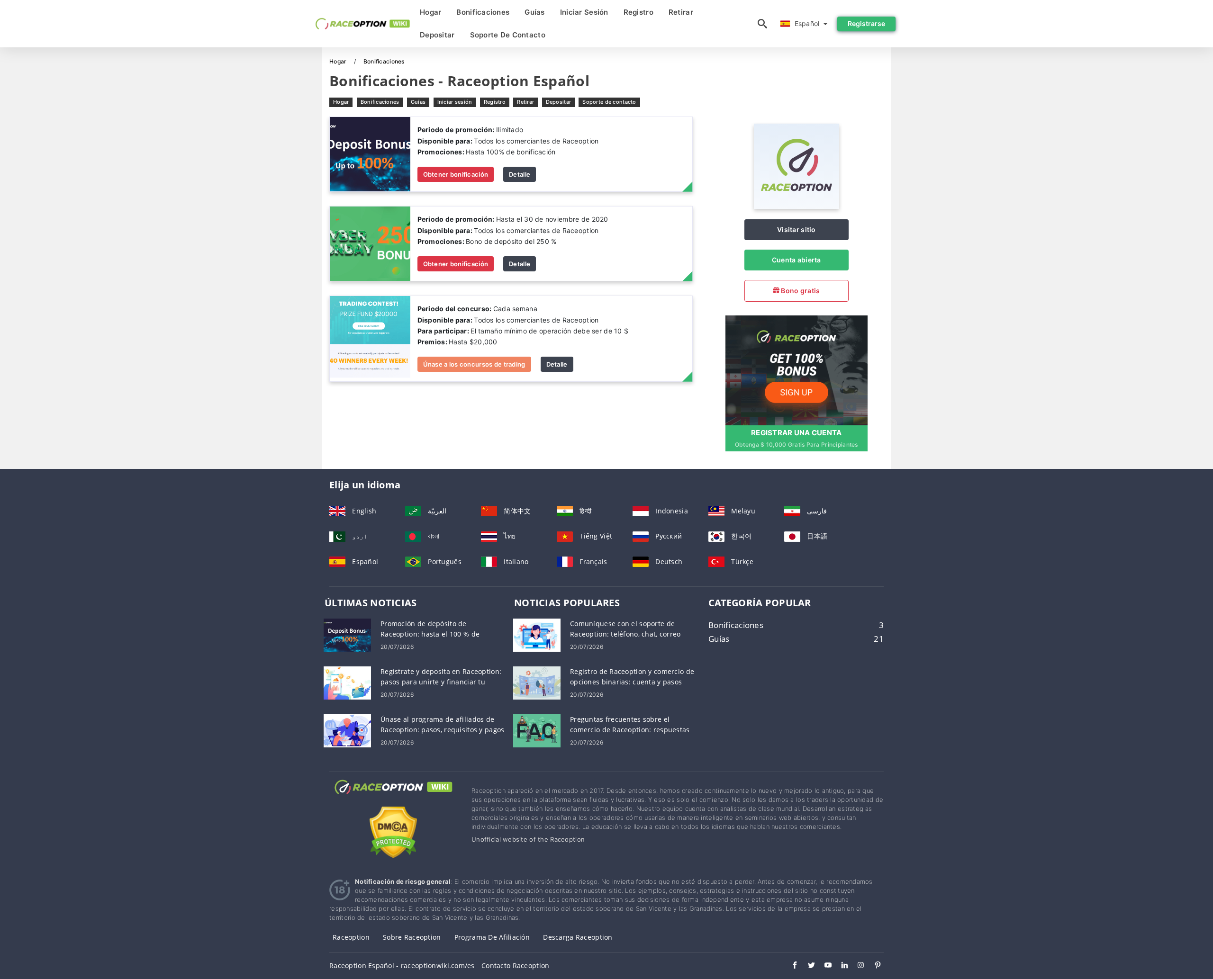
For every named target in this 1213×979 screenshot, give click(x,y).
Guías (534, 12)
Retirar (681, 12)
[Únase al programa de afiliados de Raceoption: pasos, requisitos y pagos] (347, 730)
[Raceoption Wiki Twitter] (806, 966)
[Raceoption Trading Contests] (370, 338)
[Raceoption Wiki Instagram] (856, 966)
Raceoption (351, 937)
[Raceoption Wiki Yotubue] (823, 966)
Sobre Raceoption (412, 937)
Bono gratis (799, 291)
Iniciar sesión (584, 12)
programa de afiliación (492, 937)
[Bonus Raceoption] (370, 154)
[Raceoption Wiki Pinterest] (873, 966)
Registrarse (866, 23)
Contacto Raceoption (515, 965)
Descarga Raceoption (577, 937)
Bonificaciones (482, 12)
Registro (638, 12)
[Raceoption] (796, 206)
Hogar (430, 12)
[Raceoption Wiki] (393, 795)
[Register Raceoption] (796, 369)
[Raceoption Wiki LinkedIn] (840, 966)
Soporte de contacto (507, 34)
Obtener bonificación (456, 174)
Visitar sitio (796, 229)
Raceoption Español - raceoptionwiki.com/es (402, 965)
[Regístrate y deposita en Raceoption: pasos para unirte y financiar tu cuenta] (347, 682)
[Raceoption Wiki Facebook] (790, 966)
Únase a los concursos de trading (474, 364)
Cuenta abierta (796, 260)
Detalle (519, 174)
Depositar (437, 34)
